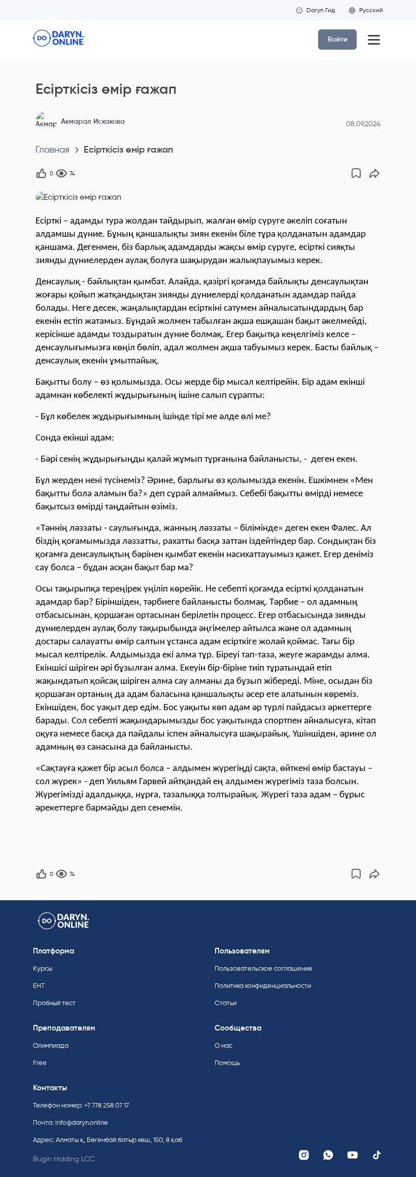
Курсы (42, 968)
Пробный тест (54, 1003)
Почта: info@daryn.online (70, 1122)
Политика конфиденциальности (263, 985)
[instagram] (304, 1155)
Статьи (225, 1003)
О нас (223, 1045)
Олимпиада (50, 1045)
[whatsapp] (328, 1155)
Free (40, 1062)
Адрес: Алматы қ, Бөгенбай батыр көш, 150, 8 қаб (107, 1140)
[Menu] (374, 39)
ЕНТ (39, 985)
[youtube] (352, 1155)
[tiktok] (377, 1155)
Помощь (227, 1062)
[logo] (58, 39)
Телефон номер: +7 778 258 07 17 (81, 1105)
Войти (338, 39)
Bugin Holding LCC (63, 1159)
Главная (53, 149)
